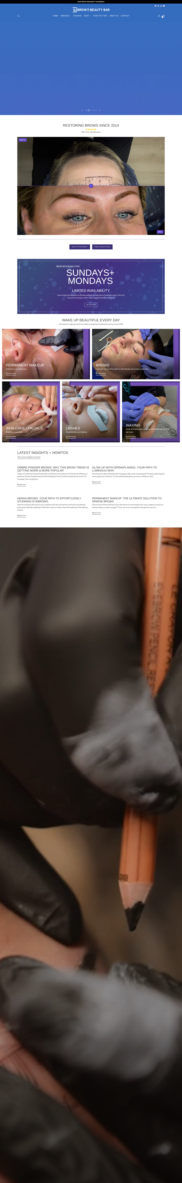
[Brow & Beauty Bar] (91, 9)
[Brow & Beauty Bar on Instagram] (158, 6)
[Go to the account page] (159, 16)
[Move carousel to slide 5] (96, 1122)
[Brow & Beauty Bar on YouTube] (164, 6)
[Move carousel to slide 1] (86, 1122)
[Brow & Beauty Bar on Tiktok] (161, 6)
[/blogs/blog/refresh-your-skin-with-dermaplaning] (91, 565)
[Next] (110, 2)
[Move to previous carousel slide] (82, 1122)
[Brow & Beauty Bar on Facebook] (156, 6)
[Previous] (72, 2)
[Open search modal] (18, 16)
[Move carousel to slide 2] (88, 1122)
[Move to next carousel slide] (99, 1122)
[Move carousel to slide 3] (91, 1122)
